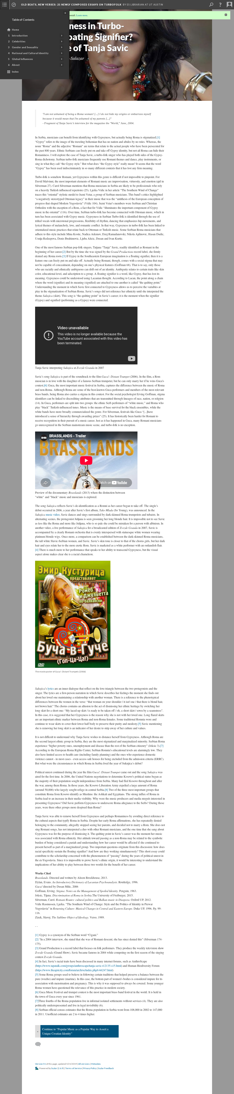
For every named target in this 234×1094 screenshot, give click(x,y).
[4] (36, 550)
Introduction (20, 35)
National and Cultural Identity (30, 53)
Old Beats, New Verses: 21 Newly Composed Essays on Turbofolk (71, 4)
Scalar (54, 1068)
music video (53, 514)
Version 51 (40, 1063)
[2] (64, 252)
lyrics (51, 688)
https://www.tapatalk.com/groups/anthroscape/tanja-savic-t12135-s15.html (78, 966)
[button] (220, 4)
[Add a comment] (39, 1044)
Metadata (96, 1063)
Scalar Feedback (106, 1068)
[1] (158, 137)
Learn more (81, 15)
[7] (161, 746)
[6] (45, 385)
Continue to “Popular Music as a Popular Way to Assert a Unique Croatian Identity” (75, 1031)
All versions (84, 1063)
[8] (106, 790)
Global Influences (22, 59)
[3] (64, 256)
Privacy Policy (90, 1068)
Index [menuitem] (15, 71)
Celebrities (18, 41)
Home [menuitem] (15, 29)
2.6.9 (60, 1068)
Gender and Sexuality (25, 47)
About (16, 64)
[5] (139, 724)
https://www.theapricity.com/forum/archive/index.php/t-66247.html (74, 970)
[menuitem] (4, 4)
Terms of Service (73, 1068)
